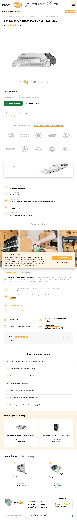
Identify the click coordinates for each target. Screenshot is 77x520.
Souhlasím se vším (62, 257)
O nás (43, 502)
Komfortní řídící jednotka (56, 488)
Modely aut (31, 504)
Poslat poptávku (70, 11)
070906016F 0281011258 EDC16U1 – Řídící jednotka (56, 436)
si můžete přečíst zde (27, 265)
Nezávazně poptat (13, 103)
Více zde (13, 298)
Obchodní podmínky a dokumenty (15, 517)
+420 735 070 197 (35, 103)
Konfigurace (31, 502)
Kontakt (44, 507)
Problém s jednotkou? (11, 11)
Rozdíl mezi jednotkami (17, 311)
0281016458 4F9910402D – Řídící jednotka (20, 435)
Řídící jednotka (20, 488)
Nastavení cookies (62, 262)
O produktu (26, 272)
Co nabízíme (31, 507)
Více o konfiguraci (16, 291)
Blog (43, 504)
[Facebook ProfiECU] (72, 516)
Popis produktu (11, 272)
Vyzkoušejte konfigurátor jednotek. (49, 125)
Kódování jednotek (16, 305)
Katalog (30, 499)
